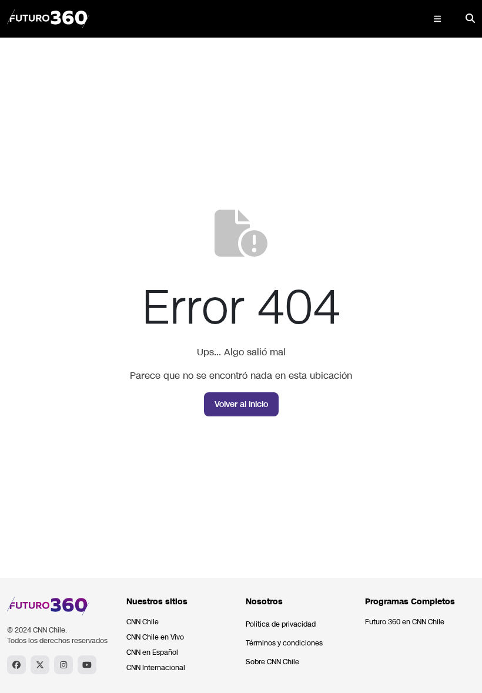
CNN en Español (152, 652)
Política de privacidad (281, 624)
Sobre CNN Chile (272, 662)
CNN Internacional (155, 667)
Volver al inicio (241, 404)
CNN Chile (142, 622)
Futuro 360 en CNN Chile (404, 622)
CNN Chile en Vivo (155, 637)
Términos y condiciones (284, 643)
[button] (437, 18)
